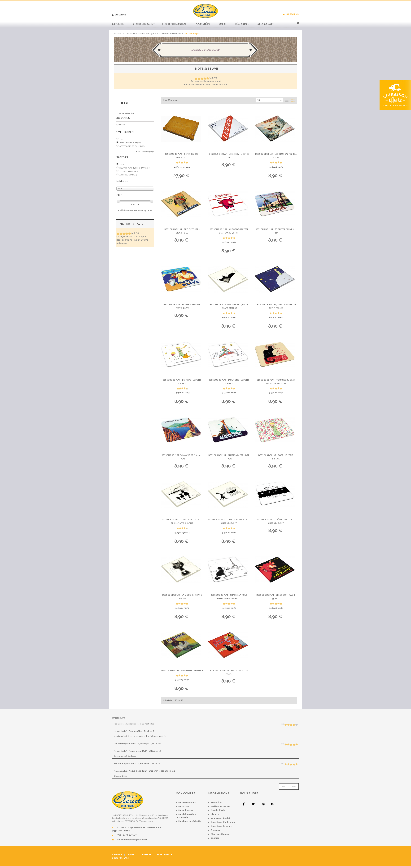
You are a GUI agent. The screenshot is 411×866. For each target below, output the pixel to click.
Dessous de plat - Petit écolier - (182, 231)
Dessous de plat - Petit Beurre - (182, 155)
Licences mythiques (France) (134, 168)
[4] (204, 79)
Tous (121, 139)
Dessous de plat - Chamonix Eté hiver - (228, 457)
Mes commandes (187, 802)
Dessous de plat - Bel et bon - (275, 596)
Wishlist (147, 854)
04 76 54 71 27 (130, 835)
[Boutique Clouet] (205, 10)
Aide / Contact (265, 23)
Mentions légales (220, 834)
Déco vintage (242, 23)
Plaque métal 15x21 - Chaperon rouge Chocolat (151, 771)
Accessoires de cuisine (132, 146)
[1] (196, 79)
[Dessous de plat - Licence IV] (229, 129)
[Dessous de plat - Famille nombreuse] (229, 494)
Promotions (217, 802)
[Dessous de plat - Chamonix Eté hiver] (229, 430)
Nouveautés (118, 23)
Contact (132, 854)
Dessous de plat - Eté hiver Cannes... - (275, 231)
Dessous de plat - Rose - (275, 457)
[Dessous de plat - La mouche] (182, 570)
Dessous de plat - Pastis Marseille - (181, 306)
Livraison (215, 814)
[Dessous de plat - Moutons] (229, 354)
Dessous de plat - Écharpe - (182, 381)
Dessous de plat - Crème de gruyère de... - (229, 231)
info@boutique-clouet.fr (136, 840)
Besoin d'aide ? (219, 810)
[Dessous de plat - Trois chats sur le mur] (182, 494)
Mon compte (120, 14)
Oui (122, 124)
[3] (201, 79)
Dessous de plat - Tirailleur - (182, 670)
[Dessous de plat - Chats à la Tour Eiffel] (229, 570)
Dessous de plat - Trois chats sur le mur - (182, 521)
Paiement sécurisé (220, 818)
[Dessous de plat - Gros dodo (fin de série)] (229, 279)
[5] (207, 79)
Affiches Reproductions (174, 23)
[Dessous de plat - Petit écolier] (182, 204)
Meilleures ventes (220, 806)
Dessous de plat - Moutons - (229, 381)
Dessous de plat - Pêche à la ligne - (276, 521)
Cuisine (222, 23)
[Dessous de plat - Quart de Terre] (276, 279)
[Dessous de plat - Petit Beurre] (182, 129)
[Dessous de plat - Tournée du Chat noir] (276, 354)
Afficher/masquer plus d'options (136, 210)
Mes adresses (185, 810)
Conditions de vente (221, 826)
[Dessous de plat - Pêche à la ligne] (276, 494)
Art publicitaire (128, 175)
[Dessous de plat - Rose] (276, 430)
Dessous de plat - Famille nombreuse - (229, 521)
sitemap (215, 838)
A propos (215, 830)
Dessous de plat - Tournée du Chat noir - (276, 381)
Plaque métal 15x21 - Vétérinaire (144, 751)
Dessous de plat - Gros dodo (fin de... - (229, 306)
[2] (198, 79)
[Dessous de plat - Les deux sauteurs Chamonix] (276, 129)
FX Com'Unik (124, 858)
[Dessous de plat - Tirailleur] (182, 645)
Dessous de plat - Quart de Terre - (276, 306)
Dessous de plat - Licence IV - (229, 155)
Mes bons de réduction (190, 821)
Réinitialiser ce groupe (146, 151)
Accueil (117, 33)
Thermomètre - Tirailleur (140, 731)
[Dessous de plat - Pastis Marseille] (182, 279)
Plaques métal (203, 23)
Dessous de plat (130, 142)
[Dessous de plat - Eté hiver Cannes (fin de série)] (276, 204)
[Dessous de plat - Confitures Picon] (229, 645)
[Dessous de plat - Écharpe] (182, 354)
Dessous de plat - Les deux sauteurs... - (276, 155)
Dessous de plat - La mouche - (182, 596)
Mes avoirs (183, 806)
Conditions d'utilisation (223, 822)
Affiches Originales (143, 23)
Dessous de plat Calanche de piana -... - (182, 457)
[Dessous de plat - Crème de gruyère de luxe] (229, 204)
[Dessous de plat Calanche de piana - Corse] (182, 430)
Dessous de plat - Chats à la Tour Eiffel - (228, 596)
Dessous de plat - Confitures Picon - (229, 672)
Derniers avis (118, 718)
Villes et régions (128, 171)
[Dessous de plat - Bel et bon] (276, 570)
